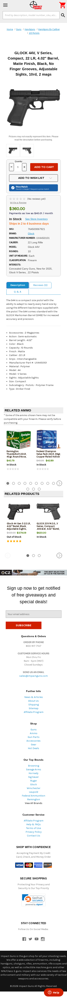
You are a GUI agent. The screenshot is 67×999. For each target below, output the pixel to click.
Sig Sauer (33, 776)
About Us (33, 700)
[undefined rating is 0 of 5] (17, 198)
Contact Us (33, 835)
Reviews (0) (40, 285)
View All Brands (33, 803)
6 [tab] (36, 483)
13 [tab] (39, 489)
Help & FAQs (33, 824)
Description (17, 285)
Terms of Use (33, 828)
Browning (33, 765)
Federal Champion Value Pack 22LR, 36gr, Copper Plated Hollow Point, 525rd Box (48, 455)
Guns (34, 729)
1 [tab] (27, 555)
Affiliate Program (33, 712)
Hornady (33, 773)
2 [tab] (13, 483)
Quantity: (19, 161)
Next (59, 483)
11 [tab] (27, 489)
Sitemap (33, 708)
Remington (33, 799)
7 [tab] (42, 483)
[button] (33, 900)
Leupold (33, 791)
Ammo (33, 733)
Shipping (33, 704)
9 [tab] (53, 483)
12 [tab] (33, 489)
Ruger (33, 780)
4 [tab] (25, 483)
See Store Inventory (36, 218)
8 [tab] (47, 483)
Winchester (33, 788)
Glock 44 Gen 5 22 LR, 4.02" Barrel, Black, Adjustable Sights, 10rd (19, 527)
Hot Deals (33, 748)
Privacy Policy (34, 831)
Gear (33, 744)
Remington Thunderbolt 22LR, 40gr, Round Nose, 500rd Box (16, 455)
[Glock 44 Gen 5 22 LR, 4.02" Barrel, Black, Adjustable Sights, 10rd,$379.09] (18, 512)
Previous (7, 483)
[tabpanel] (19, 452)
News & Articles (33, 697)
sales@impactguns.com (33, 675)
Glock (33, 784)
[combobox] (31, 15)
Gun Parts (33, 737)
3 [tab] (19, 483)
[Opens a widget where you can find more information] (53, 992)
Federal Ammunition (33, 795)
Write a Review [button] (18, 202)
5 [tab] (30, 483)
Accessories (33, 740)
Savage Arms (33, 769)
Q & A (17, 291)
